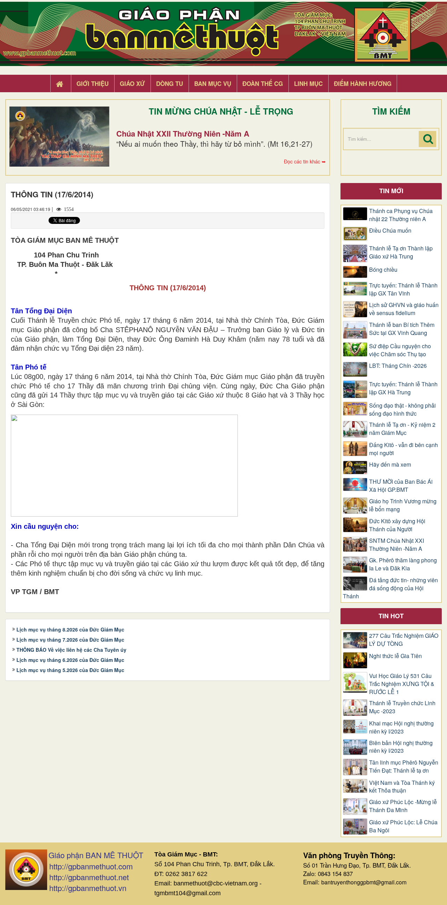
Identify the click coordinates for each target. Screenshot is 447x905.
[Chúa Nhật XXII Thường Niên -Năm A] (59, 136)
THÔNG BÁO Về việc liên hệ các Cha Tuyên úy (71, 649)
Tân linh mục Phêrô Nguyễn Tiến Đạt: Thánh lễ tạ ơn (403, 766)
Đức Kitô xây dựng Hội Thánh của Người (397, 525)
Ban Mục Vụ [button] (212, 83)
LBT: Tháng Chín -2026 (398, 366)
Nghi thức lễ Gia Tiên (395, 656)
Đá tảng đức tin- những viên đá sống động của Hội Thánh (390, 588)
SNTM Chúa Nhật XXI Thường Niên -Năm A (396, 545)
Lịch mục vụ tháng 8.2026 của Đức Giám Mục (70, 629)
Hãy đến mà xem (390, 464)
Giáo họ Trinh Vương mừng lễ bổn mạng (403, 505)
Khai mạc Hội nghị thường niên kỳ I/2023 (401, 727)
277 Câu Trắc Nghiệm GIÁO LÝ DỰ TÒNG (403, 640)
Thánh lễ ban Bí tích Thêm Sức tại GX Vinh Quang (401, 329)
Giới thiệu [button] (92, 83)
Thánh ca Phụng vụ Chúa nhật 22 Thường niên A (401, 215)
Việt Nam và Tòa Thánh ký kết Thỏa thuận (402, 787)
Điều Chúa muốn (390, 230)
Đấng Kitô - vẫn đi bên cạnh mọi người (403, 449)
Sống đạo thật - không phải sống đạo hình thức (402, 409)
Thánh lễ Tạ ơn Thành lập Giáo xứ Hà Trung (401, 252)
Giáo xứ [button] (132, 83)
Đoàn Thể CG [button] (262, 83)
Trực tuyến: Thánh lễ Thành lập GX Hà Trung (403, 388)
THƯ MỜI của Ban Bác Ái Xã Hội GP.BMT (401, 486)
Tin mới (391, 190)
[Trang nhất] (60, 84)
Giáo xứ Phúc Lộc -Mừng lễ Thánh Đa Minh (403, 806)
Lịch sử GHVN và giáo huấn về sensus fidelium (404, 309)
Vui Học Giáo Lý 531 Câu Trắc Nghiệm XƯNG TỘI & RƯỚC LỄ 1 (401, 684)
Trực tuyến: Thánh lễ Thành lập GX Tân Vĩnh (403, 289)
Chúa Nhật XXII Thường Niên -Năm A (182, 133)
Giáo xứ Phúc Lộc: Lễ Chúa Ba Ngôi (403, 826)
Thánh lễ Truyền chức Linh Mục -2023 (402, 707)
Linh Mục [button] (308, 83)
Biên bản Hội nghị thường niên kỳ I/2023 (401, 747)
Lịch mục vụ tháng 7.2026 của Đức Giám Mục (70, 639)
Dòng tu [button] (169, 83)
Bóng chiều (383, 269)
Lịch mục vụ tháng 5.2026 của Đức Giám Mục (70, 669)
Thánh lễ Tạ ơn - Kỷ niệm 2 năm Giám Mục (402, 429)
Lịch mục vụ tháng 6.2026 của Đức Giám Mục (70, 659)
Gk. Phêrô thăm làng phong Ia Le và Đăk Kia (403, 564)
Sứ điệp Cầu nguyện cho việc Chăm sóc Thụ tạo (400, 350)
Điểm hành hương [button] (362, 83)
